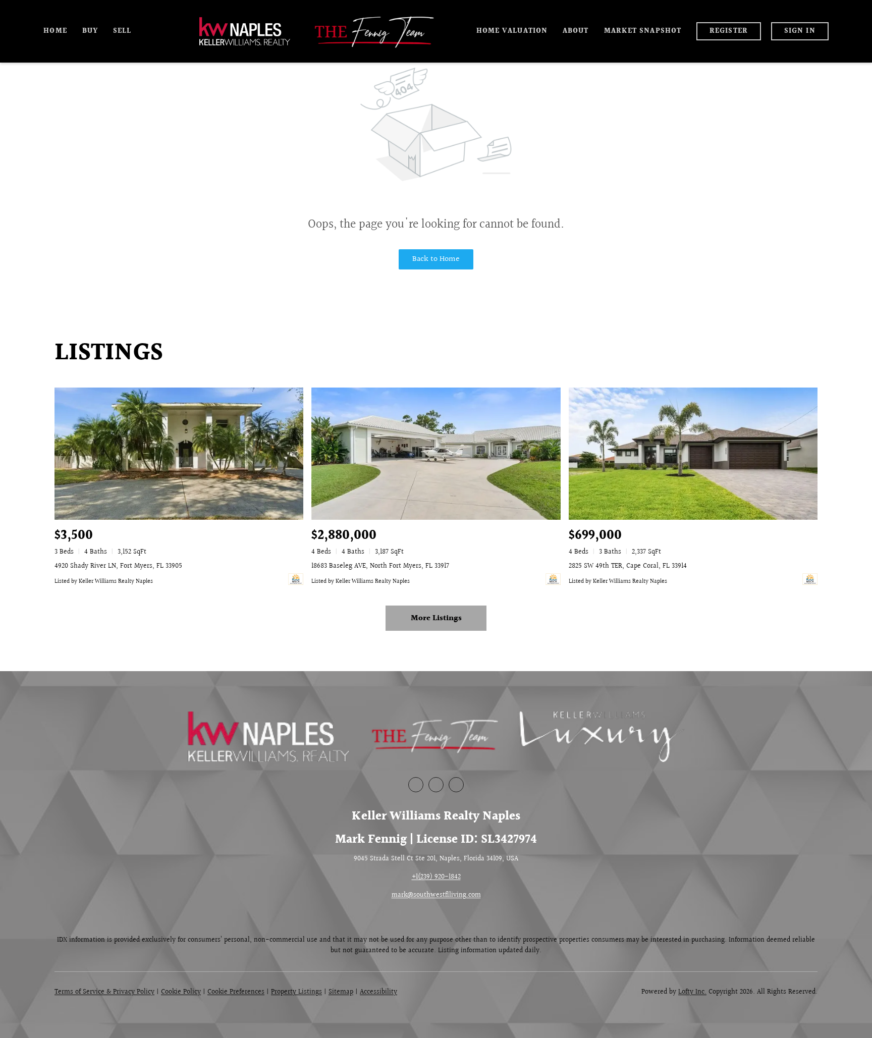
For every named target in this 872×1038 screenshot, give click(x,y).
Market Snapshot (643, 31)
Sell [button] (122, 31)
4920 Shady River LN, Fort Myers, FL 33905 (118, 566)
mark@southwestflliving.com (436, 895)
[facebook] (415, 784)
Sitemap (341, 992)
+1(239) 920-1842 (436, 877)
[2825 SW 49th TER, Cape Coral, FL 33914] (693, 453)
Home (55, 31)
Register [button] (729, 31)
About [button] (576, 31)
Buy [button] (90, 31)
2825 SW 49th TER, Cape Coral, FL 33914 (628, 566)
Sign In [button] (799, 31)
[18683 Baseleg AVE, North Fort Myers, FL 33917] (435, 453)
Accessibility (378, 992)
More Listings (436, 618)
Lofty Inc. (692, 992)
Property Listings (296, 992)
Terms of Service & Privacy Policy (104, 992)
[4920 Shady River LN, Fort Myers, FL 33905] (178, 453)
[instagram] (456, 784)
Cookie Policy (181, 992)
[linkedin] (436, 784)
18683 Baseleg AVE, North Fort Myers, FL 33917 (380, 566)
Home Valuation (512, 31)
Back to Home (436, 259)
